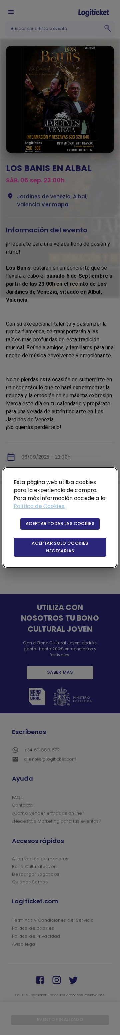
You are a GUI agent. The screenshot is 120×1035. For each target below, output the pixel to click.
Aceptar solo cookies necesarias (60, 547)
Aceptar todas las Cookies (60, 523)
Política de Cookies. (39, 506)
